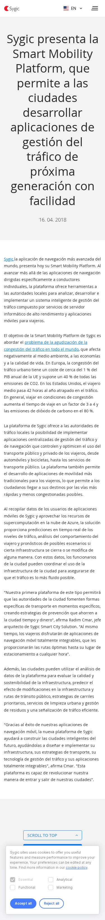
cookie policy (76, 867)
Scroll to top (42, 835)
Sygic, (9, 259)
